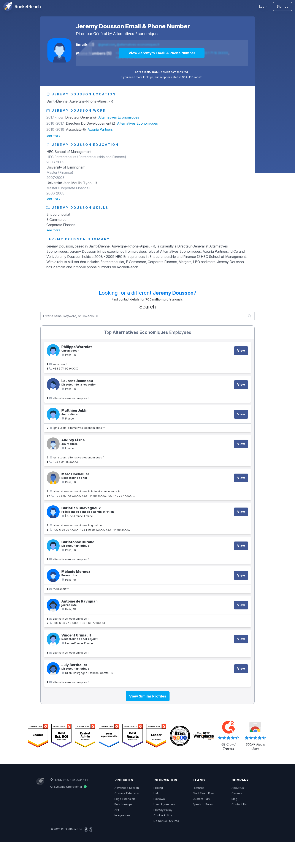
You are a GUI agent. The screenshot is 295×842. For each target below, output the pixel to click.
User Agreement (165, 804)
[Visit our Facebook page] (86, 829)
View (241, 350)
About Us (238, 787)
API (116, 809)
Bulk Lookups (123, 804)
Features (198, 787)
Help (157, 793)
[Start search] (250, 316)
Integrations (122, 815)
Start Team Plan (203, 793)
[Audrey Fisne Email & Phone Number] (53, 443)
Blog (234, 798)
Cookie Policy (163, 815)
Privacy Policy (163, 809)
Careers (237, 793)
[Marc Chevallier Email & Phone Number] (53, 477)
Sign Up (283, 6)
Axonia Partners (100, 129)
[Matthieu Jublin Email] (53, 414)
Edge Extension (124, 798)
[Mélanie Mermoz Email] (53, 575)
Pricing (158, 787)
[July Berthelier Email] (53, 668)
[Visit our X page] (91, 829)
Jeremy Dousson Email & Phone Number (133, 26)
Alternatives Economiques (136, 33)
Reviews (159, 798)
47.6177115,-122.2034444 (71, 779)
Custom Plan (201, 798)
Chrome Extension (126, 793)
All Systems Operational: (66, 786)
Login (263, 6)
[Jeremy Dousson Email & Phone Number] (59, 50)
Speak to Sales (203, 804)
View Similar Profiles (147, 696)
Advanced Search (126, 787)
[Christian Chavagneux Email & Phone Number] (53, 511)
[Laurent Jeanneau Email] (53, 384)
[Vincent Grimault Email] (53, 639)
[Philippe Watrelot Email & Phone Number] (53, 350)
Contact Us (239, 804)
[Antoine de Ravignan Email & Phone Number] (53, 605)
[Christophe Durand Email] (53, 545)
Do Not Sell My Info (166, 821)
